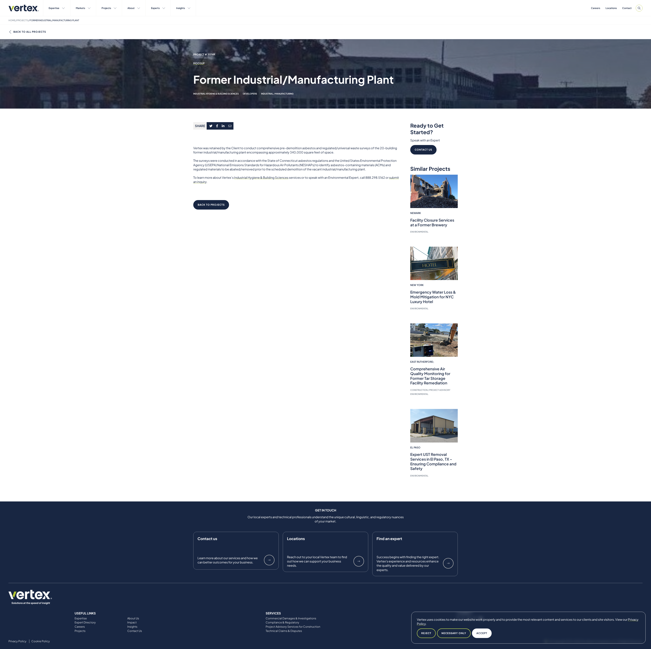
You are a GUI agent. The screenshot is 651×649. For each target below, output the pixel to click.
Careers (595, 7)
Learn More (269, 560)
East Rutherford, (422, 361)
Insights (180, 7)
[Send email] (230, 126)
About (131, 7)
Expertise (54, 7)
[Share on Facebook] (217, 126)
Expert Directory (85, 622)
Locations (611, 7)
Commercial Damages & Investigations (291, 618)
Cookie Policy (40, 641)
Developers (250, 93)
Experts (155, 7)
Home (11, 20)
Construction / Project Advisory (430, 390)
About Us (133, 618)
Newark (415, 212)
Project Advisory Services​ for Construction (293, 626)
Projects (106, 7)
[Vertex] (23, 8)
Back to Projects (211, 204)
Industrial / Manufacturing (277, 93)
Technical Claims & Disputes (284, 631)
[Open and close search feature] (639, 8)
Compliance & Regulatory (282, 622)
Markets (80, 7)
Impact (132, 622)
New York (417, 284)
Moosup (199, 63)
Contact (627, 7)
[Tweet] (211, 126)
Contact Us (423, 149)
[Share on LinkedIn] (223, 126)
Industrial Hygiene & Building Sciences (216, 93)
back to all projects (29, 31)
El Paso (415, 447)
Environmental (419, 231)
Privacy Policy (17, 641)
